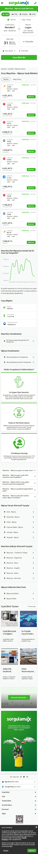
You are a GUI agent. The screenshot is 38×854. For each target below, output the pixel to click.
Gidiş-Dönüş (17, 79)
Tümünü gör (32, 606)
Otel (15, 14)
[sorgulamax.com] (19, 3)
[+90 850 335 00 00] (35, 3)
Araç (33, 14)
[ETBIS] (19, 819)
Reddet (5, 850)
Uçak (7, 14)
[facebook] (20, 777)
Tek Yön (13, 20)
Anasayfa (3, 69)
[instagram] (27, 777)
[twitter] (24, 777)
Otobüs (24, 14)
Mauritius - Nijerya (20, 69)
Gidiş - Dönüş (26, 20)
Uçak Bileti (11, 69)
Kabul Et (32, 850)
